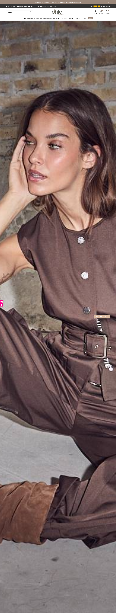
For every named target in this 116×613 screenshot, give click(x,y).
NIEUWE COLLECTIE (29, 18)
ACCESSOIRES (47, 18)
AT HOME (64, 18)
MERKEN (71, 18)
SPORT (78, 18)
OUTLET (84, 18)
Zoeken (31, 12)
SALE (90, 18)
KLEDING (39, 18)
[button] (57, 610)
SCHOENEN (56, 18)
